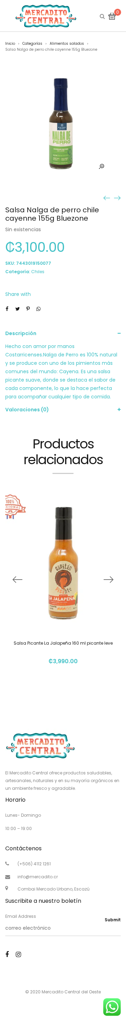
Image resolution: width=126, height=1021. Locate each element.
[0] (111, 16)
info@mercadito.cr (38, 877)
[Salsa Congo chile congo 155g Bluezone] (106, 197)
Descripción (20, 333)
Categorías (32, 43)
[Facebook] (7, 954)
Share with (18, 294)
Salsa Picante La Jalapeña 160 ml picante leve (63, 643)
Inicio (10, 43)
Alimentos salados (67, 43)
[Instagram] (18, 954)
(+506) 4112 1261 (34, 864)
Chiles (37, 272)
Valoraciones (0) (27, 409)
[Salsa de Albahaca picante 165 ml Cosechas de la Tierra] (117, 197)
